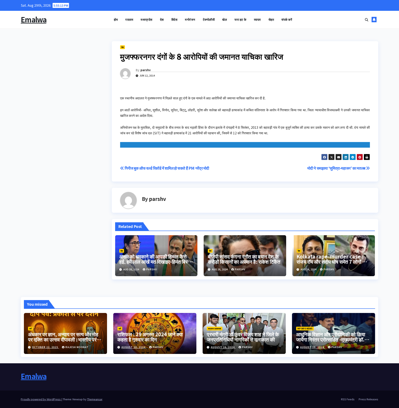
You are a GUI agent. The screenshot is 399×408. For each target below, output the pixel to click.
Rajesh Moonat (77, 347)
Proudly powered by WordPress (41, 399)
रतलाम (129, 19)
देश (162, 19)
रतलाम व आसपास (214, 328)
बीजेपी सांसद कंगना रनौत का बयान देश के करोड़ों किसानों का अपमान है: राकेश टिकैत (244, 259)
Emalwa (33, 19)
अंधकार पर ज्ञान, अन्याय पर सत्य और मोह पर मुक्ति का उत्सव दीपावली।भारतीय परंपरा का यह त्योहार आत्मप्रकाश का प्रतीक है (65, 339)
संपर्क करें (286, 19)
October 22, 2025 (45, 347)
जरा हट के (240, 19)
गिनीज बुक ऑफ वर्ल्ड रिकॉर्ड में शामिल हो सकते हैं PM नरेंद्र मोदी (166, 168)
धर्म (30, 328)
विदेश (174, 19)
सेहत (271, 19)
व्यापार (257, 19)
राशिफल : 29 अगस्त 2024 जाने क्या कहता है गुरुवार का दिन (150, 336)
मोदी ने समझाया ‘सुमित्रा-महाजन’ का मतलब (336, 168)
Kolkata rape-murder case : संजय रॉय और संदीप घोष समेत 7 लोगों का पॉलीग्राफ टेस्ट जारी (332, 261)
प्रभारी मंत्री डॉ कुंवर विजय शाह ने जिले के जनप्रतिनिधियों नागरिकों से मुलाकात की (243, 336)
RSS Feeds (348, 399)
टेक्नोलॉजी (209, 19)
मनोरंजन (190, 19)
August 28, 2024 (133, 347)
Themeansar (94, 399)
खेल (224, 19)
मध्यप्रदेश (147, 19)
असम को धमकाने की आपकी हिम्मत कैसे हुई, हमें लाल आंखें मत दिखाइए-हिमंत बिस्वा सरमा (155, 261)
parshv (145, 70)
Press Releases (368, 399)
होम (116, 19)
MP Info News (305, 328)
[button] (366, 19)
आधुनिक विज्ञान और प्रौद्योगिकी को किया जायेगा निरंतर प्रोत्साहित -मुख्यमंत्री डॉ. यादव (330, 339)
